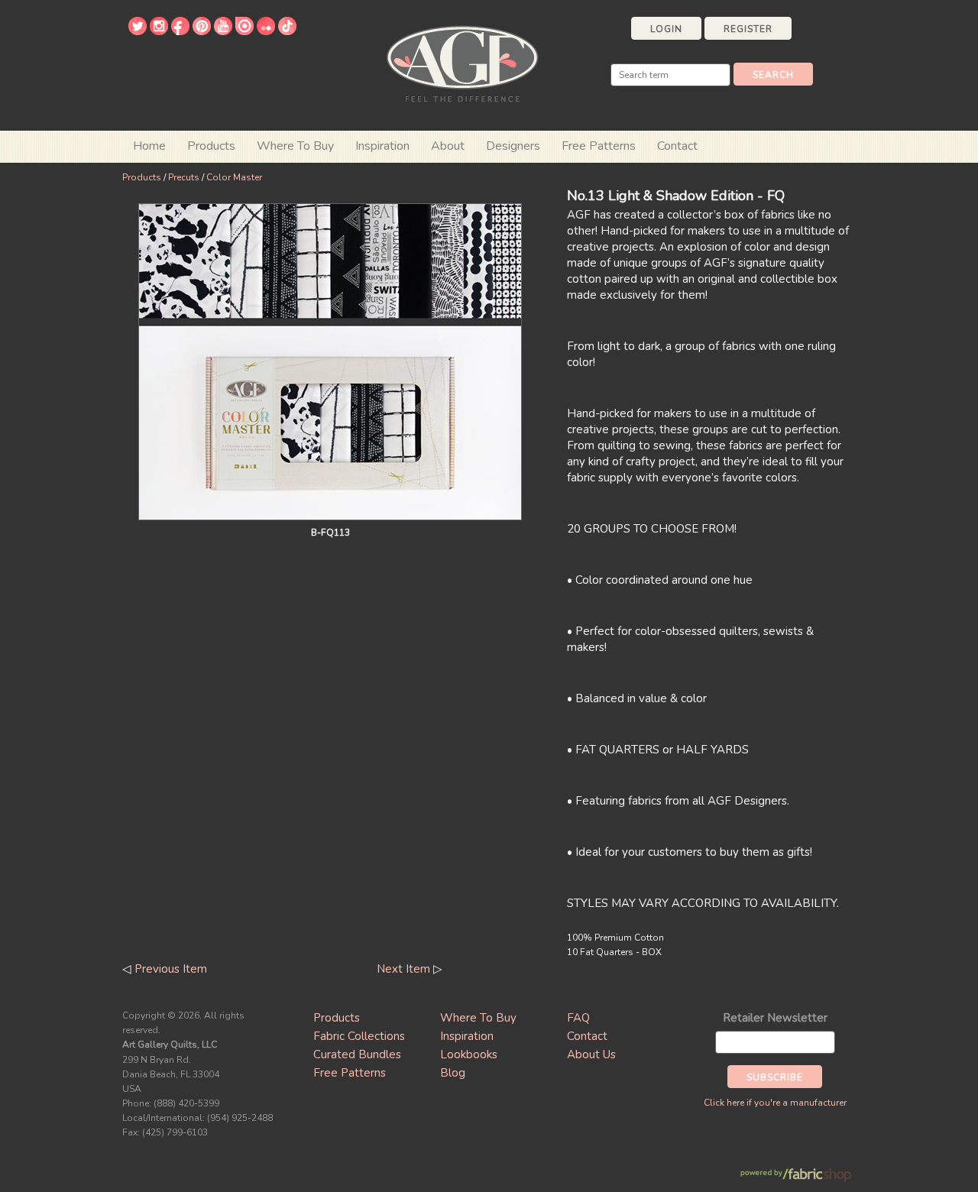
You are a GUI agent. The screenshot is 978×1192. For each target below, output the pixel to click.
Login (666, 29)
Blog (452, 1072)
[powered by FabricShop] (796, 1175)
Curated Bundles (357, 1054)
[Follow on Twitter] (137, 31)
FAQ (578, 1017)
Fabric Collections (359, 1036)
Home (149, 146)
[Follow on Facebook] (180, 31)
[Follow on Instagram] (159, 31)
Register (748, 29)
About (448, 146)
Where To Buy (478, 1017)
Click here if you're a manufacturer (775, 1102)
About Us (591, 1054)
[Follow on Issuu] (244, 31)
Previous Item (170, 969)
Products (141, 177)
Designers (513, 146)
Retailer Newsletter (775, 1017)
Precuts (183, 177)
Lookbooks (468, 1054)
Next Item (403, 969)
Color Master (234, 177)
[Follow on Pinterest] (202, 31)
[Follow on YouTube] (223, 31)
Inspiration (382, 146)
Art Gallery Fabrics (462, 62)
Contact (677, 146)
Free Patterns (599, 146)
